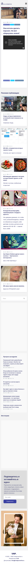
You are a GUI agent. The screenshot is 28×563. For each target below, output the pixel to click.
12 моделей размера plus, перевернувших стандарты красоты (12, 212)
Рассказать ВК (17, 24)
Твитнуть (12, 24)
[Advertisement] (14, 64)
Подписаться (9, 501)
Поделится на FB (7, 24)
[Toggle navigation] (26, 3)
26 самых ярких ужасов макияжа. (13, 286)
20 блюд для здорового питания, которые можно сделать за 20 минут (13, 178)
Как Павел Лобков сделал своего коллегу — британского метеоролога (13, 256)
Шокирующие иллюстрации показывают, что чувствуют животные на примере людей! (12, 398)
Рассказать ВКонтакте (19, 80)
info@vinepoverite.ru (17, 560)
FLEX (17, 558)
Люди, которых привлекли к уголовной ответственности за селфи (13, 118)
